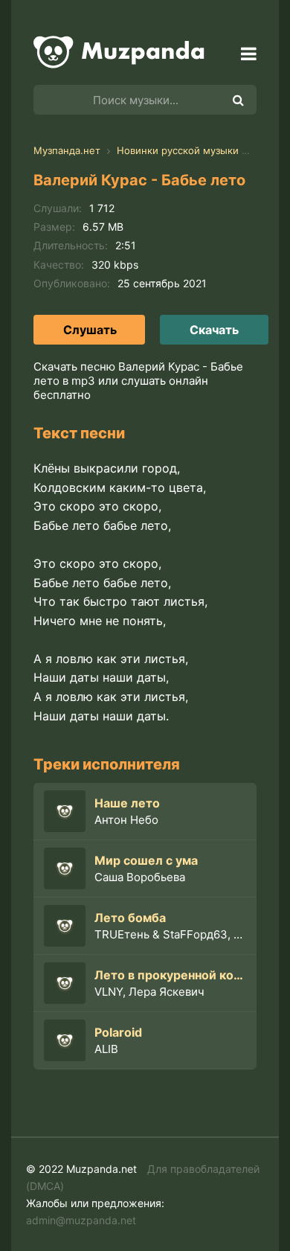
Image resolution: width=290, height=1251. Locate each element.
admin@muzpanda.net (81, 1220)
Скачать (214, 329)
